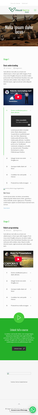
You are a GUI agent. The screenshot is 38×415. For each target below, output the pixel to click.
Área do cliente (15, 3)
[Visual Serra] (19, 10)
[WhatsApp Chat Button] (33, 410)
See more (6, 208)
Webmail (24, 3)
